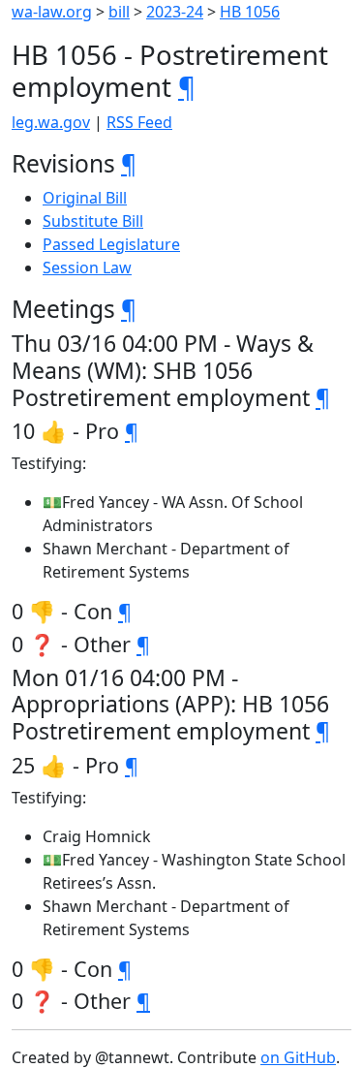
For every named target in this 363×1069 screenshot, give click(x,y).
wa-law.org (52, 11)
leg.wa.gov (51, 122)
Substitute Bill (93, 221)
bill (119, 11)
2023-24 (174, 11)
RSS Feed (139, 122)
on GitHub (298, 1057)
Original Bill (85, 197)
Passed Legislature (111, 244)
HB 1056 (250, 11)
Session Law (87, 267)
